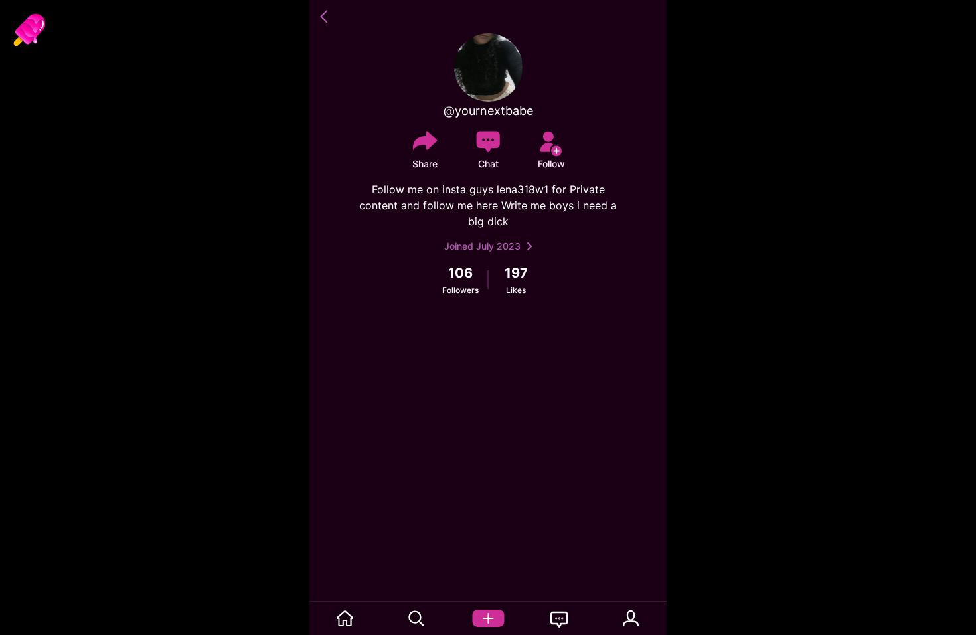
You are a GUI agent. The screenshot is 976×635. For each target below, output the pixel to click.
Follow (551, 163)
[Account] (631, 618)
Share (425, 163)
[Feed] (345, 618)
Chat (488, 163)
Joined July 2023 (482, 246)
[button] (326, 16)
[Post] (488, 618)
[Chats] (560, 618)
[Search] (417, 618)
